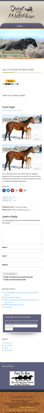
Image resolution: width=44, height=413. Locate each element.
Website (5, 265)
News (6, 348)
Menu (19, 26)
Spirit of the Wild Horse (13, 95)
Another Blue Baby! (15, 207)
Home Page (8, 345)
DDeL (19, 110)
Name (4, 247)
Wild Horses (12, 197)
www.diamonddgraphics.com (27, 407)
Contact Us (8, 343)
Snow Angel (8, 307)
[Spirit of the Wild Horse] (22, 12)
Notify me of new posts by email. (15, 280)
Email (4, 256)
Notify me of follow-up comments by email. (18, 277)
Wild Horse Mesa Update (12, 297)
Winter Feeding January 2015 (17, 210)
